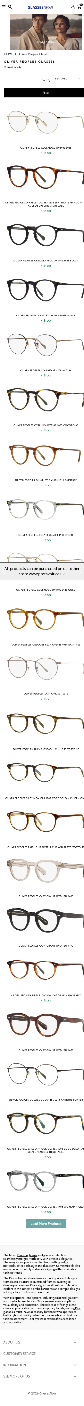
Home (8, 54)
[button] (3, 571)
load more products (46, 1223)
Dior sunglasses (27, 1255)
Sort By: (46, 80)
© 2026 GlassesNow (42, 1393)
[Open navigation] (3, 7)
